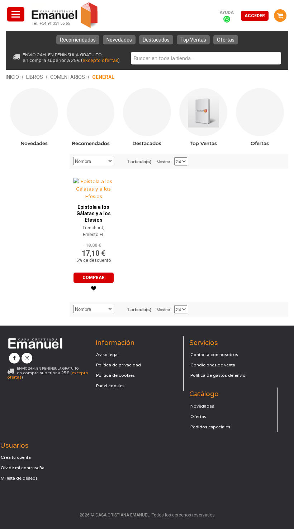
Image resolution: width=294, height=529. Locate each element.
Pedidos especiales (210, 426)
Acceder (255, 15)
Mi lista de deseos (19, 478)
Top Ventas (193, 40)
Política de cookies (115, 375)
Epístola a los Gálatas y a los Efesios (93, 213)
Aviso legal (107, 354)
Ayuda (226, 12)
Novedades (119, 40)
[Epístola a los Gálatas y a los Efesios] (93, 187)
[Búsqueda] (274, 58)
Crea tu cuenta (16, 457)
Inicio (12, 77)
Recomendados (78, 40)
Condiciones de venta (212, 364)
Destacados (156, 40)
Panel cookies (110, 385)
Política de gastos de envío (218, 375)
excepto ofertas (100, 60)
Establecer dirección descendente (119, 161)
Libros (34, 77)
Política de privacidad (118, 364)
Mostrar (163, 161)
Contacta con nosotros (214, 354)
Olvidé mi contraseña (22, 467)
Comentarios (67, 77)
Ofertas (225, 40)
